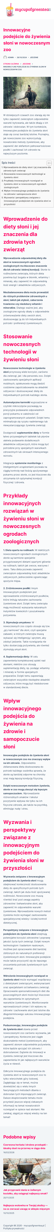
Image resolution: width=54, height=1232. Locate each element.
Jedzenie (34, 57)
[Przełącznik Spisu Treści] (47, 163)
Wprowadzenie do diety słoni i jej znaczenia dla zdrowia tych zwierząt (27, 169)
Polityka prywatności (13, 1228)
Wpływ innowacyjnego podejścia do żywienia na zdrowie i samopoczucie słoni (26, 192)
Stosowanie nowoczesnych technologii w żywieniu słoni (24, 176)
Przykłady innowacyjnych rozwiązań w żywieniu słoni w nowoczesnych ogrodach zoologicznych (25, 184)
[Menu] (49, 9)
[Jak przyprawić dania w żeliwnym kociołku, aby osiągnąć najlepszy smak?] (27, 1171)
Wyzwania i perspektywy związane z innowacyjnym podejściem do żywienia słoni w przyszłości (27, 200)
